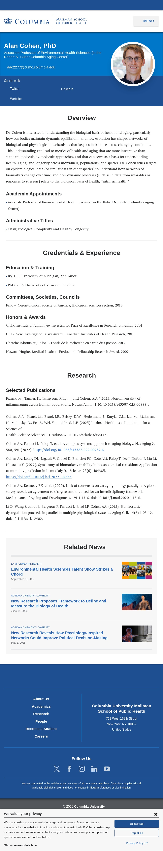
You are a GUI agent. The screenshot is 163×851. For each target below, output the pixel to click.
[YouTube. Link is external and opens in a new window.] (107, 769)
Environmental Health (26, 563)
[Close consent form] (156, 814)
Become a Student (41, 729)
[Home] (45, 21)
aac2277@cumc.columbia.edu (31, 67)
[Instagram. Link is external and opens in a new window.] (82, 769)
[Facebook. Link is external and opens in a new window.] (69, 769)
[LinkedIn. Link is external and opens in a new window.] (94, 769)
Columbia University (89, 806)
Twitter (16, 88)
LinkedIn (68, 89)
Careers (41, 736)
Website (17, 99)
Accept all (137, 823)
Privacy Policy (135, 843)
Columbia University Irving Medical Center (81, 5)
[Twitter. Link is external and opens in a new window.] (56, 769)
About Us (41, 699)
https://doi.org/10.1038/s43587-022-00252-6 (70, 450)
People (41, 721)
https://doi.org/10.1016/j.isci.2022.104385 (40, 477)
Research (41, 714)
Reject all (137, 832)
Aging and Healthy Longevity (30, 595)
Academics (41, 707)
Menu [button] (148, 21)
